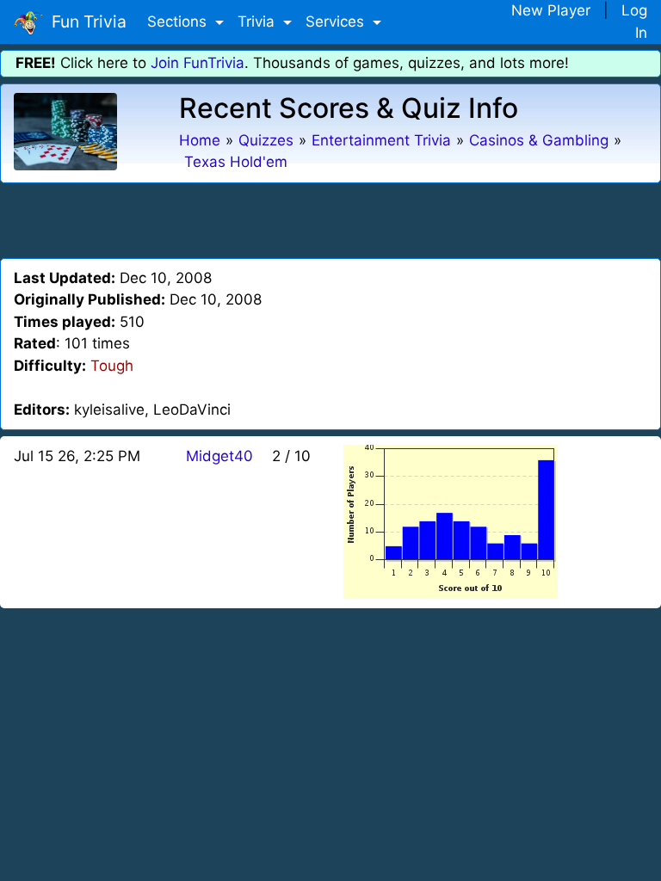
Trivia (258, 21)
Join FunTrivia (197, 62)
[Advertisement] (330, 217)
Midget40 (219, 456)
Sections (179, 21)
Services (337, 21)
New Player (550, 10)
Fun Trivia (85, 21)
